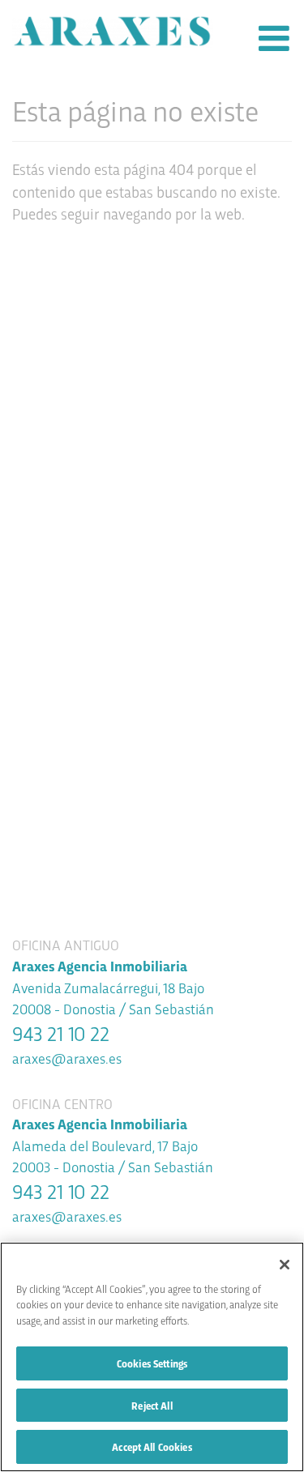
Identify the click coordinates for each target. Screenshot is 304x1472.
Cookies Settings (152, 1363)
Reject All (151, 1405)
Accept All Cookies (151, 1446)
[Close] (284, 1264)
